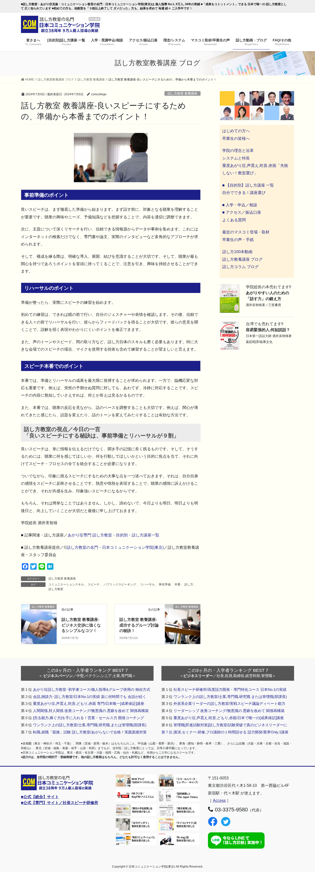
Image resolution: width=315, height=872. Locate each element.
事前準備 (165, 584)
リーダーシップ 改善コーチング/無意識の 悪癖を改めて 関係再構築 (228, 711)
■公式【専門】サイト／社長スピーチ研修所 (59, 803)
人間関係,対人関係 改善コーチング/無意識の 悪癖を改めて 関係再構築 (91, 711)
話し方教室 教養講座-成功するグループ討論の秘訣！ (139, 625)
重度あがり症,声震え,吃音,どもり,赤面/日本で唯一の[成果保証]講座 (228, 718)
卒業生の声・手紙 (238, 240)
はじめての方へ (236, 131)
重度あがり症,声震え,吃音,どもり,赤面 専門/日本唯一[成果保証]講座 (88, 703)
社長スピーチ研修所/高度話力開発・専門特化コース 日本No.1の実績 (229, 689)
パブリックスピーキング (120, 584)
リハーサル (147, 584)
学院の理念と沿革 (238, 150)
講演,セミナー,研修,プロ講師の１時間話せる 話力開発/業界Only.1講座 (230, 732)
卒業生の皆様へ (236, 138)
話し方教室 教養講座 (182, 93)
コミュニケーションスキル (66, 584)
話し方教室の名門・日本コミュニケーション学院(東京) (115, 547)
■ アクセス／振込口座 (241, 212)
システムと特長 (236, 158)
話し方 (188, 584)
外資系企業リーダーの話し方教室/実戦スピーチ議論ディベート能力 (229, 703)
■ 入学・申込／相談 (239, 205)
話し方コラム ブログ (240, 267)
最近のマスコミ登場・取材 (245, 232)
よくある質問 (234, 220)
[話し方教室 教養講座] (39, 615)
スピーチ (94, 584)
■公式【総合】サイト (40, 797)
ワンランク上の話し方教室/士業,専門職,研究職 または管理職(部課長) (230, 696)
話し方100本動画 (237, 252)
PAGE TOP (303, 841)
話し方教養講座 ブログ (242, 259)
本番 (177, 584)
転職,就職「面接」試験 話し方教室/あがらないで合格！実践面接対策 (90, 732)
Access (219, 800)
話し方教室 (55, 589)
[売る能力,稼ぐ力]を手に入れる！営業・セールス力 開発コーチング (88, 718)
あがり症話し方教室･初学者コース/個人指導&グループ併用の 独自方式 (91, 689)
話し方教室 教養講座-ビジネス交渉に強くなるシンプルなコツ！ (81, 625)
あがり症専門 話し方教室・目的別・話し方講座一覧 (113, 535)
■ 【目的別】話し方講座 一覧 (248, 185)
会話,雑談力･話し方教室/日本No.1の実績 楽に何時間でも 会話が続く (89, 696)
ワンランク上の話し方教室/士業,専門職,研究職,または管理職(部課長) (89, 725)
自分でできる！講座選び (244, 193)
